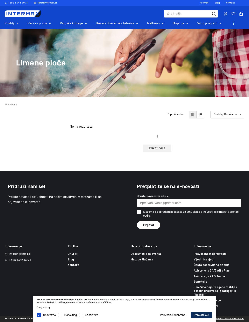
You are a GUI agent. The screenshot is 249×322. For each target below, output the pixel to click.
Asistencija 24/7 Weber (209, 276)
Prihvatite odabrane (172, 315)
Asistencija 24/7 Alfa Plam (212, 270)
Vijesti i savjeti (204, 259)
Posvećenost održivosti (210, 254)
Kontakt (230, 2)
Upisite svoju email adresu (153, 196)
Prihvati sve (201, 315)
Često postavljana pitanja (212, 265)
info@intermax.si (47, 2)
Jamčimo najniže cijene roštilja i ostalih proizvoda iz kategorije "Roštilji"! (215, 291)
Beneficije (200, 281)
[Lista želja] (233, 14)
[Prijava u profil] (226, 14)
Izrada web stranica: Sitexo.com (226, 318)
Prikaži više (157, 148)
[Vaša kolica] (241, 14)
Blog (217, 2)
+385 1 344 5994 (18, 2)
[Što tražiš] (214, 14)
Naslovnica (11, 104)
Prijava (148, 225)
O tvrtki (204, 2)
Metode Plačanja (142, 259)
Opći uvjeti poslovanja (146, 254)
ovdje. (147, 216)
